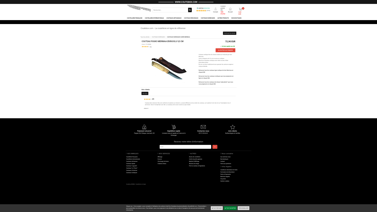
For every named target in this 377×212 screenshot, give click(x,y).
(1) (150, 47)
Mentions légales (225, 176)
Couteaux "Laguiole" (131, 166)
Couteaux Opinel (130, 163)
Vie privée (223, 179)
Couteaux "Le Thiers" (131, 168)
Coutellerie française (134, 18)
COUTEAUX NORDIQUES (158, 37)
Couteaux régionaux (191, 18)
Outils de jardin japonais (195, 159)
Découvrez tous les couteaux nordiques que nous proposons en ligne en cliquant (216, 77)
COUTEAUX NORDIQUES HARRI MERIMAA (178, 37)
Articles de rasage (194, 163)
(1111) (208, 10)
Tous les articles (145, 37)
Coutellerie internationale (154, 18)
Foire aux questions (225, 163)
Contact (222, 161)
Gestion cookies (224, 181)
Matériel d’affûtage (194, 161)
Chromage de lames (163, 161)
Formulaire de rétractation (227, 172)
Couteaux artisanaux (173, 18)
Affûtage (160, 157)
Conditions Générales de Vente (228, 169)
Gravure (160, 159)
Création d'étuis (162, 163)
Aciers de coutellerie (194, 157)
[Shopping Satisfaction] (203, 8)
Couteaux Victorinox (131, 170)
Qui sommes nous (225, 157)
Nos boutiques (236, 18)
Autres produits (223, 18)
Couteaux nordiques (208, 18)
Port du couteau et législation (197, 166)
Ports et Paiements (225, 174)
